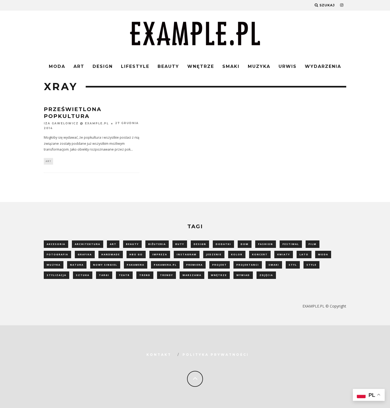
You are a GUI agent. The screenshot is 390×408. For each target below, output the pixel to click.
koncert (260, 254)
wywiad (243, 275)
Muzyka (259, 66)
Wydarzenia (323, 66)
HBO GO (136, 254)
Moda (57, 66)
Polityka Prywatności (216, 355)
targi (104, 275)
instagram (187, 254)
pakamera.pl (165, 264)
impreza (159, 254)
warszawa (192, 275)
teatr (124, 275)
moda (323, 254)
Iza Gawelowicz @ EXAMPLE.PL (76, 123)
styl (293, 264)
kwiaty (283, 254)
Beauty (168, 66)
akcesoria (56, 244)
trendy (166, 275)
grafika (85, 254)
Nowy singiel (105, 264)
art (113, 244)
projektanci (247, 264)
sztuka (82, 275)
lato (304, 254)
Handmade (110, 254)
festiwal (291, 244)
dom (245, 244)
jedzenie (214, 254)
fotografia (57, 254)
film (313, 244)
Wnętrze (200, 66)
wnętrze (219, 275)
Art (78, 66)
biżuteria (157, 244)
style (311, 264)
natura (77, 264)
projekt (219, 264)
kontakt (158, 355)
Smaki (231, 66)
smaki (273, 264)
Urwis (288, 66)
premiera (194, 264)
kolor (236, 254)
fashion (265, 244)
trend (144, 275)
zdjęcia (266, 275)
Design (103, 66)
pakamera (135, 264)
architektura (87, 244)
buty (179, 244)
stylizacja (56, 275)
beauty (132, 244)
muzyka (53, 264)
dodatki (223, 244)
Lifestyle (135, 66)
